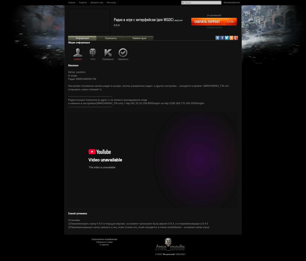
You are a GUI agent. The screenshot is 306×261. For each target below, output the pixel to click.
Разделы (83, 2)
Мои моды (111, 2)
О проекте (104, 245)
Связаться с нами (104, 242)
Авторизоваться (231, 2)
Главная (71, 2)
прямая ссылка (214, 27)
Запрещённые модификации (104, 239)
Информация (82, 38)
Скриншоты (111, 38)
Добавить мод (96, 2)
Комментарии (139, 38)
